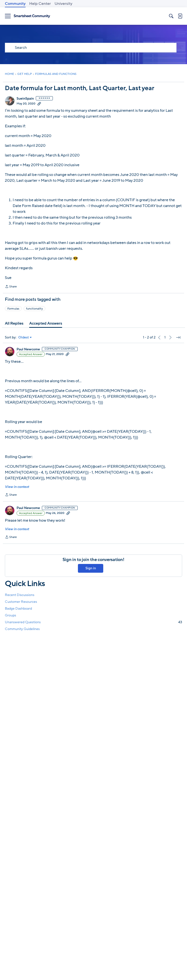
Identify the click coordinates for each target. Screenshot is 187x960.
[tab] (14, 323)
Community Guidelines (22, 629)
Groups (10, 615)
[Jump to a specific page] (178, 337)
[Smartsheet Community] (32, 16)
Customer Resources (21, 601)
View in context (17, 486)
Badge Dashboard (18, 608)
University (63, 3)
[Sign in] (180, 16)
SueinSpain (25, 98)
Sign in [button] (90, 568)
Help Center (40, 3)
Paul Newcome (28, 349)
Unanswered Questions (93, 622)
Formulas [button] (13, 309)
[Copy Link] (39, 103)
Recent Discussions (19, 595)
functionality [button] (34, 309)
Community (15, 3)
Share (11, 287)
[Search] (171, 16)
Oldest (23, 337)
